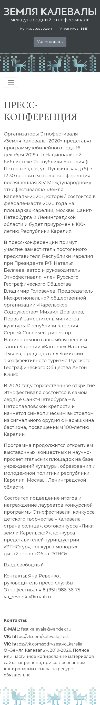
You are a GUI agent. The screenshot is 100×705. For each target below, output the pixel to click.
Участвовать (50, 41)
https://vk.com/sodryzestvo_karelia (47, 644)
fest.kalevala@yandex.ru (46, 629)
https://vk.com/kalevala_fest (40, 636)
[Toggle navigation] (11, 83)
